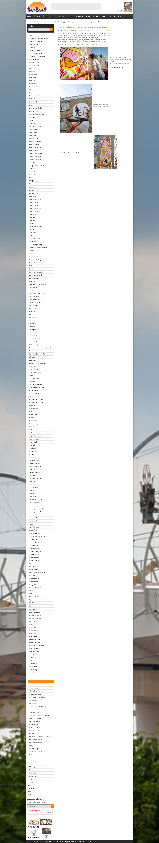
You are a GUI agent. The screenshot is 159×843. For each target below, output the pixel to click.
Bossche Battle (33, 138)
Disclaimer (68, 841)
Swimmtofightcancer (35, 651)
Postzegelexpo (33, 569)
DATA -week (32, 266)
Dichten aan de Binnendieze (37, 284)
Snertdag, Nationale (35, 618)
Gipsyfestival (33, 360)
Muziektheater (33, 515)
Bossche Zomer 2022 (35, 160)
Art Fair (31, 69)
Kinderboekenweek (35, 430)
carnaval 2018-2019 (35, 205)
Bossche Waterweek (35, 147)
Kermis (31, 412)
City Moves (32, 242)
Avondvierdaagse (34, 87)
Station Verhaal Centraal (36, 645)
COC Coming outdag (35, 245)
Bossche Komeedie (35, 141)
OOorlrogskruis (34, 767)
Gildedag (32, 357)
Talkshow (32, 655)
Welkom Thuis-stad (35, 718)
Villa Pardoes (33, 691)
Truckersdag (33, 670)
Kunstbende (32, 448)
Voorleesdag (33, 700)
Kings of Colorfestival (35, 436)
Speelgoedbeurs (34, 633)
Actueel (30, 16)
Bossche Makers (34, 144)
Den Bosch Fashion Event (36, 272)
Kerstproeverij (33, 424)
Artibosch (32, 72)
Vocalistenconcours (35, 694)
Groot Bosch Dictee (35, 372)
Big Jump (31, 120)
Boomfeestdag (33, 129)
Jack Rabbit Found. (34, 393)
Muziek (30, 791)
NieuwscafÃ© (33, 521)
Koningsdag (32, 445)
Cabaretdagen (33, 184)
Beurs (31, 105)
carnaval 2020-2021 (35, 211)
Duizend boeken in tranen (37, 293)
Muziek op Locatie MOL (36, 512)
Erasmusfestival (34, 308)
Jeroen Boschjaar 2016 (36, 402)
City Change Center (35, 239)
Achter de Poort (34, 59)
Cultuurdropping (34, 254)
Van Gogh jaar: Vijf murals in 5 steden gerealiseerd (83, 22)
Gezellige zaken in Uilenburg (37, 354)
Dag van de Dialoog (35, 260)
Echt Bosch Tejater (34, 302)
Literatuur (31, 788)
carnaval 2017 (33, 196)
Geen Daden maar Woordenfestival (40, 348)
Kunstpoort (32, 454)
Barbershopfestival (35, 96)
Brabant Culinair (34, 172)
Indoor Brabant (34, 390)
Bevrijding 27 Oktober (36, 108)
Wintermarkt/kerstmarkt (36, 730)
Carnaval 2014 (33, 190)
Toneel (31, 782)
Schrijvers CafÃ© (34, 597)
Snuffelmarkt (33, 621)
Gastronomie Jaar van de (36, 345)
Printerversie (110, 30)
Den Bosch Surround (35, 275)
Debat (31, 269)
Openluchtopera (34, 542)
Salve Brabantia (34, 591)
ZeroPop (32, 733)
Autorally (32, 81)
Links (56, 841)
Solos (30, 624)
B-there (31, 90)
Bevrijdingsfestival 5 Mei (36, 114)
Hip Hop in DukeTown (35, 384)
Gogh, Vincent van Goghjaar (37, 363)
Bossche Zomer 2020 (35, 154)
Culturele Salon (33, 251)
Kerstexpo (32, 418)
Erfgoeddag (32, 47)
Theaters (31, 779)
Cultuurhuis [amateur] (35, 41)
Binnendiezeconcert (35, 123)
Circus (31, 236)
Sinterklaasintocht (34, 612)
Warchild (31, 709)
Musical (31, 506)
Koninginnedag (33, 442)
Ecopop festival (33, 305)
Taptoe (31, 658)
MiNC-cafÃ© (32, 497)
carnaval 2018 (33, 202)
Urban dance (33, 676)
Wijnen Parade (33, 724)
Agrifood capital (34, 62)
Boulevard (32, 163)
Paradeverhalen (34, 557)
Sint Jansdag (32, 609)
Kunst (29, 785)
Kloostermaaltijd (34, 439)
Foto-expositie (33, 342)
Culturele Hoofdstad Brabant (38, 248)
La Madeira (32, 457)
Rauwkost (32, 576)
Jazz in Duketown (34, 396)
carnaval (31, 187)
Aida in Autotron (34, 65)
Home (29, 22)
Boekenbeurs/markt (35, 126)
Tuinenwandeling (34, 673)
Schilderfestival (33, 594)
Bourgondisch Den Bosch (37, 166)
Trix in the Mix (33, 667)
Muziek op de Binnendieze (37, 509)
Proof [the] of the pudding (37, 573)
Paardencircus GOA (35, 551)
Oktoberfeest (33, 530)
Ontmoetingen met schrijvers (38, 536)
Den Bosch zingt (34, 278)
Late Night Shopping (35, 460)
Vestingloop (32, 685)
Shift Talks (32, 603)
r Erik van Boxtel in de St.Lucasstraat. (92, 45)
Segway (31, 600)
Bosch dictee (33, 132)
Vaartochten (32, 679)
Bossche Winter (34, 150)
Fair (30, 314)
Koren (31, 755)
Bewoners (60, 16)
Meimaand (32, 494)
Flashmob (32, 327)
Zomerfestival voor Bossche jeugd (39, 736)
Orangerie (32, 770)
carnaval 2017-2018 (35, 199)
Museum (31, 758)
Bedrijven (79, 16)
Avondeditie (32, 84)
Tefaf (30, 661)
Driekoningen (33, 290)
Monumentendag (34, 503)
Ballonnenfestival (34, 93)
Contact (75, 841)
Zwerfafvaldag (33, 749)
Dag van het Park (34, 263)
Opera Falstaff (33, 545)
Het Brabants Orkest (35, 752)
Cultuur (70, 16)
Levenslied (32, 469)
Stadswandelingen (34, 642)
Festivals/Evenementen (50, 22)
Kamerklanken (33, 409)
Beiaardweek (33, 102)
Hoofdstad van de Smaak (36, 387)
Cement (31, 229)
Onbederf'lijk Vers (34, 533)
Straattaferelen (115, 16)
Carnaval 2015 (33, 193)
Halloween (32, 375)
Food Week (32, 333)
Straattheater (33, 776)
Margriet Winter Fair (35, 488)
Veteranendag (33, 688)
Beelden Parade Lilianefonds (38, 99)
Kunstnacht (32, 451)
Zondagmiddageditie (35, 740)
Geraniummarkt (34, 351)
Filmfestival (32, 324)
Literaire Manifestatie (35, 478)
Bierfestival (32, 117)
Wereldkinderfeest (34, 721)
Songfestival (32, 627)
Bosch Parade (33, 135)
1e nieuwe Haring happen (37, 56)
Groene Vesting (33, 369)
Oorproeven (33, 539)
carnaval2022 (33, 220)
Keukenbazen (33, 427)
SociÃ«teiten (33, 773)
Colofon (61, 841)
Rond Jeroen (33, 585)
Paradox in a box (34, 560)
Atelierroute (32, 78)
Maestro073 (32, 484)
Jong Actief (32, 406)
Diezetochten (33, 287)
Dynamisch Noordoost (36, 299)
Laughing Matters (34, 463)
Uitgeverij (82, 841)
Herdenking (32, 381)
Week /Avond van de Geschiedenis (39, 715)
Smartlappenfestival (35, 615)
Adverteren (90, 841)
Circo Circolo (33, 232)
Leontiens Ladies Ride (35, 466)
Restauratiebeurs (34, 579)
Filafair (31, 321)
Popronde (32, 566)
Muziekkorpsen (33, 761)
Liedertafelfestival (34, 472)
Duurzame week (34, 296)
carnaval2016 (33, 217)
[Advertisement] (76, 6)
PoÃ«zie (31, 563)
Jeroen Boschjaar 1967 (36, 399)
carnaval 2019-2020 (35, 208)
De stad (39, 16)
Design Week (33, 281)
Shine (30, 606)
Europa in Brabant (34, 50)
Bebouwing (49, 16)
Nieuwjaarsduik (33, 518)
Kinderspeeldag (34, 433)
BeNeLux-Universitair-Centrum (38, 38)
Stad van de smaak (34, 639)
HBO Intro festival (34, 378)
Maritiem (31, 491)
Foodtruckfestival (34, 339)
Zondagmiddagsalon (35, 743)
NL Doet (31, 524)
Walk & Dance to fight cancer (38, 706)
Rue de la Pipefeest (35, 588)
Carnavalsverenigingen (36, 226)
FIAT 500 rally (33, 317)
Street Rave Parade (35, 648)
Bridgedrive (32, 178)
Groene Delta (33, 366)
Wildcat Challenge (34, 727)
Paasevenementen (34, 554)
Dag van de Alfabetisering (37, 257)
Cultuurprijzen (33, 44)
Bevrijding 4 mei (34, 111)
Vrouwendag (33, 703)
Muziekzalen (32, 764)
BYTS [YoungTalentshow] (36, 181)
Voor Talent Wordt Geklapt (37, 697)
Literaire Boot (33, 475)
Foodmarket (33, 336)
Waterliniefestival (34, 712)
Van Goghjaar (62, 22)
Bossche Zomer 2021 (35, 157)
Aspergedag (33, 75)
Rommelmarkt (33, 582)
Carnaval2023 (33, 223)
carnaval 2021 (33, 214)
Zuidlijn (31, 746)
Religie (30, 794)
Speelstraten (33, 636)
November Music (34, 527)
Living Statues (33, 481)
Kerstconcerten (33, 415)
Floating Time (33, 330)
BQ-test (31, 169)
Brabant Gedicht (34, 175)
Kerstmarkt (32, 421)
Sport (104, 16)
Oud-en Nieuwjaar (34, 548)
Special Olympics (34, 630)
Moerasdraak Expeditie (36, 500)
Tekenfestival (33, 664)
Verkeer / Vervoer (92, 16)
